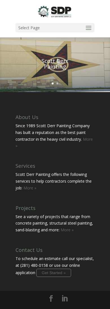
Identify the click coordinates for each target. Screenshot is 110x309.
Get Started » (54, 272)
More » (29, 188)
